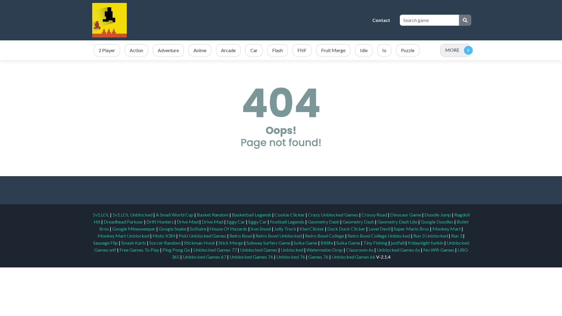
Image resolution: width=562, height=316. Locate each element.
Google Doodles (437, 221)
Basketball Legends (252, 214)
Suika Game (306, 242)
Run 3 (457, 235)
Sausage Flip (106, 242)
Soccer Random (165, 242)
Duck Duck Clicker (346, 228)
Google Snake (173, 228)
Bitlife (327, 242)
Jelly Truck (285, 228)
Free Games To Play (139, 250)
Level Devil (380, 228)
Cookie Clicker (290, 214)
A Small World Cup (175, 214)
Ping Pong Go (176, 250)
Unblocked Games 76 (251, 257)
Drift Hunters (160, 221)
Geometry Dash (324, 221)
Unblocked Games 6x (398, 250)
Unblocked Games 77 (215, 250)
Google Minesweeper (134, 228)
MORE (452, 50)
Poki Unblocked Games (203, 235)
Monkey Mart (447, 228)
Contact (381, 20)
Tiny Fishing (375, 242)
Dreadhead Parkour (124, 221)
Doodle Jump (438, 214)
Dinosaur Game (406, 214)
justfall (398, 242)
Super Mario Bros (412, 228)
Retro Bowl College (325, 235)
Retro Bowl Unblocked (279, 235)
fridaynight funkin (426, 242)
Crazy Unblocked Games (333, 214)
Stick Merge (231, 242)
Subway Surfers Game (268, 242)
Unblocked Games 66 (353, 257)
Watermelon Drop (325, 250)
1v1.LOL (101, 214)
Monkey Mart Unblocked (123, 235)
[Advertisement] (262, 20)
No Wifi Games (438, 250)
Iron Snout (261, 228)
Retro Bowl (241, 235)
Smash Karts (134, 242)
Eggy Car (236, 221)
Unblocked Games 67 (204, 257)
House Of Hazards (229, 228)
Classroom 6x (359, 250)
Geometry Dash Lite (397, 221)
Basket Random (213, 214)
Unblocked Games (259, 250)
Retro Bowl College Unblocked (379, 235)
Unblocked (292, 250)
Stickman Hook (200, 242)
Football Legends (287, 221)
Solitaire (198, 228)
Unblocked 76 (290, 257)
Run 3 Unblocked (431, 235)
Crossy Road (374, 214)
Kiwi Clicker (312, 228)
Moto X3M (164, 235)
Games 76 (318, 257)
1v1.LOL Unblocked (132, 214)
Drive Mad (188, 221)
